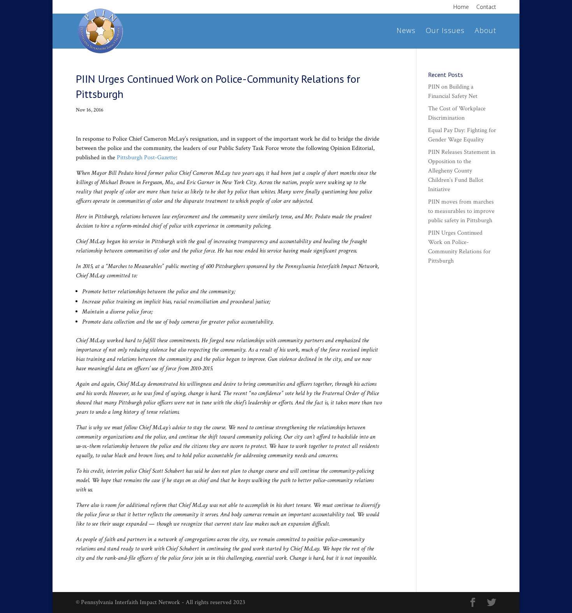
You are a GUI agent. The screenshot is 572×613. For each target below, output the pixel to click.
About (485, 31)
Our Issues (445, 31)
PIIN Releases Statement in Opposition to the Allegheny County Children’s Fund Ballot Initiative (461, 170)
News (406, 31)
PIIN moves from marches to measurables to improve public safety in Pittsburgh (461, 211)
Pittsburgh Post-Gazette (146, 157)
